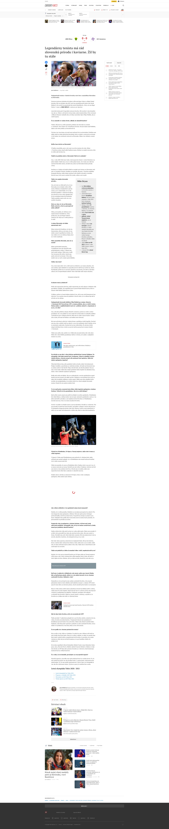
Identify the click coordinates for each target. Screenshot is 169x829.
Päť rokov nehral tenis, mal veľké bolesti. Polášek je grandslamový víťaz (76, 346)
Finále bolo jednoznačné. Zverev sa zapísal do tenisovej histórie (92, 762)
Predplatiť (114, 1)
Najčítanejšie (109, 62)
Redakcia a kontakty (60, 812)
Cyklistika (98, 5)
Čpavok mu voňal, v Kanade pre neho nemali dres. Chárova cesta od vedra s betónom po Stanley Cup (70, 21)
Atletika (91, 5)
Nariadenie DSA (77, 824)
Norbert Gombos (83, 745)
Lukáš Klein (92, 745)
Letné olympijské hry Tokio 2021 (65, 673)
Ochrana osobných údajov (68, 824)
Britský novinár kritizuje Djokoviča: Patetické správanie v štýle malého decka (92, 752)
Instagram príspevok (73, 277)
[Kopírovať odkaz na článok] (46, 69)
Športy (62, 800)
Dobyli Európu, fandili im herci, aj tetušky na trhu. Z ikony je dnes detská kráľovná (102, 21)
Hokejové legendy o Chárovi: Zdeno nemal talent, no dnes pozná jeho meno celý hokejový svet (54, 21)
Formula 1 (106, 5)
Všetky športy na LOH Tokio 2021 (65, 679)
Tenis (85, 5)
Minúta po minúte (49, 15)
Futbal (67, 5)
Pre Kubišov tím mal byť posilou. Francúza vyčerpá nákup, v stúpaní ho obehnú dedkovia (118, 21)
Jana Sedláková (54, 90)
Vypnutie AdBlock (77, 812)
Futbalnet (74, 5)
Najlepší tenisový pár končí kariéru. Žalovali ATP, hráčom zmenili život (78, 605)
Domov (46, 800)
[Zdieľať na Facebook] (46, 62)
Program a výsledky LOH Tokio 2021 (66, 675)
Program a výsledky (57, 15)
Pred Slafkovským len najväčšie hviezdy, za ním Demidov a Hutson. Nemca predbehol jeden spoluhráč (86, 21)
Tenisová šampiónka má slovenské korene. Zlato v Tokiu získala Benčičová (92, 782)
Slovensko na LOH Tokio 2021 (64, 677)
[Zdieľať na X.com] (46, 65)
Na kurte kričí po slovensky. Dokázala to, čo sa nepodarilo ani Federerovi (93, 773)
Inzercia (60, 824)
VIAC (113, 5)
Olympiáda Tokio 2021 (51, 13)
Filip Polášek (99, 745)
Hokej (80, 5)
